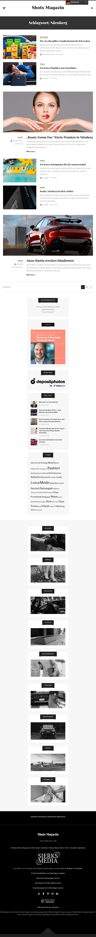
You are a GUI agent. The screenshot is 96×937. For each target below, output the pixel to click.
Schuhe (60, 497)
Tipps (61, 501)
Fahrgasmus (43, 469)
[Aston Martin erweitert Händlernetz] (48, 235)
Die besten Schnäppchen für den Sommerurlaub (63, 164)
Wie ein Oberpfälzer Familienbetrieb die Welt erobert (65, 41)
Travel (42, 64)
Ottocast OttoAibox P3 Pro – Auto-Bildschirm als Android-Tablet (50, 411)
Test (56, 502)
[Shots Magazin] (48, 8)
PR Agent (69, 868)
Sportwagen (42, 502)
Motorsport (59, 483)
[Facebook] (43, 894)
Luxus (35, 483)
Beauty (52, 462)
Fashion (54, 468)
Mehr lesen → (31, 151)
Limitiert (53, 477)
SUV (53, 502)
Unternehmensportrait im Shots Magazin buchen (48, 888)
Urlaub (45, 506)
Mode (44, 482)
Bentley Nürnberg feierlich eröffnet (57, 191)
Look (59, 477)
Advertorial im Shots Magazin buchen (48, 878)
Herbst (40, 473)
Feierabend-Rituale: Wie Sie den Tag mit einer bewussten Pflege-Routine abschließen (52, 431)
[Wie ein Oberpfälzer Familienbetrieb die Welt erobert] (19, 47)
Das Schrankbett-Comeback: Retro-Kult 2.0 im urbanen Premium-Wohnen (52, 420)
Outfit (41, 492)
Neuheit (35, 488)
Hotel (51, 473)
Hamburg (34, 473)
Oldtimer (56, 489)
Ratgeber (46, 497)
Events (20, 137)
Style (49, 501)
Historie (45, 473)
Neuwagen (46, 488)
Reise (54, 496)
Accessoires (73, 848)
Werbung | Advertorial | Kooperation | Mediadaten (48, 816)
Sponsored (81, 848)
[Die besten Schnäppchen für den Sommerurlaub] (19, 170)
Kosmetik (45, 477)
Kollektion (36, 477)
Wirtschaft (39, 510)
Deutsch (74, 2)
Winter (33, 510)
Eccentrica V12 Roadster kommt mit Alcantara (50, 441)
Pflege (56, 492)
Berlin (57, 463)
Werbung (60, 506)
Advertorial (36, 463)
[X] (39, 894)
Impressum (55, 907)
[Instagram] (52, 894)
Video (51, 506)
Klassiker (57, 473)
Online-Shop (35, 492)
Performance (48, 492)
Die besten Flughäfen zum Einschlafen (58, 68)
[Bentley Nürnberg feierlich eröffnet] (19, 197)
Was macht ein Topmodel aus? (48, 402)
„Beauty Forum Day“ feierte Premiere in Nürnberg (59, 137)
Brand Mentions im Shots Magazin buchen (48, 883)
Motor (42, 187)
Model (52, 483)
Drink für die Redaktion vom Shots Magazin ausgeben (48, 873)
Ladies (38, 848)
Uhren (39, 506)
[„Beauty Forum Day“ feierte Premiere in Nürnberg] (48, 112)
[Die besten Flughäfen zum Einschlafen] (19, 74)
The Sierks (79, 868)
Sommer (34, 502)
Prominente (36, 497)
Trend (34, 506)
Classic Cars (35, 469)
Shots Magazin (48, 834)
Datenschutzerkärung (44, 907)
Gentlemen (44, 37)
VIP (55, 506)
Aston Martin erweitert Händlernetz (50, 260)
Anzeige (44, 463)
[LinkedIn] (57, 894)
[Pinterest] (48, 894)
